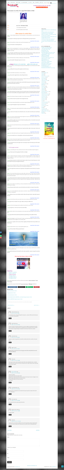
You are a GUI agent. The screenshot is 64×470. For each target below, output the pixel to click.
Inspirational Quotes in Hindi (12, 290)
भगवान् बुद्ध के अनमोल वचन (12, 275)
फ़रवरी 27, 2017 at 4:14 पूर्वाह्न (15, 360)
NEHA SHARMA (13, 371)
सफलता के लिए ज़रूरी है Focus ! (45, 59)
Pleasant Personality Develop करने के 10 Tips (47, 57)
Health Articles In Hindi (44, 80)
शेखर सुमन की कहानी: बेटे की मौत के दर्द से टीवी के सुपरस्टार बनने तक (49, 36)
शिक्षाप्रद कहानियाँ (43, 92)
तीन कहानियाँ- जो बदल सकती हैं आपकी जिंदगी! (46, 47)
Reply (10, 318)
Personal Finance (43, 103)
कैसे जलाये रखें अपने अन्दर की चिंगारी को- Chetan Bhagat (48, 67)
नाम (7, 449)
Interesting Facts (43, 96)
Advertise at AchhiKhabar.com (32, 465)
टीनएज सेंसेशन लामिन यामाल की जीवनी (45, 37)
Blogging (42, 73)
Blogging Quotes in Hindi (11, 292)
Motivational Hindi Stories (45, 91)
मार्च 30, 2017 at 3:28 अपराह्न (15, 337)
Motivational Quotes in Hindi (12, 294)
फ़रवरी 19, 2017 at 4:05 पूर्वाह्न (15, 372)
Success (42, 106)
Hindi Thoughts (43, 87)
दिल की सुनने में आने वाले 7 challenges (46, 64)
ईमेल (7, 453)
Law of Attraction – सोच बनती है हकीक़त (46, 61)
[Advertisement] (49, 18)
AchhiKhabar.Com (17, 466)
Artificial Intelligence (44, 72)
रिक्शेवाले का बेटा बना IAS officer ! (45, 60)
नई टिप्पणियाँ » (38, 430)
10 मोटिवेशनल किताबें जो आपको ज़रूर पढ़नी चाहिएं (41, 5)
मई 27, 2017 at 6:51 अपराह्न (15, 313)
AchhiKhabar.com (54, 466)
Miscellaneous (43, 98)
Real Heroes (43, 104)
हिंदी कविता (42, 112)
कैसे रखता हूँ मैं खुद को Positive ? (45, 65)
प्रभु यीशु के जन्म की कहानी (14, 147)
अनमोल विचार (42, 89)
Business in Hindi (43, 77)
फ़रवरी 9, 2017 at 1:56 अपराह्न (15, 388)
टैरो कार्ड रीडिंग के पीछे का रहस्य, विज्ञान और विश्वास (47, 33)
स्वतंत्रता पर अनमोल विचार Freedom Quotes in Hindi (14, 299)
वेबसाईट (8, 457)
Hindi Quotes (43, 86)
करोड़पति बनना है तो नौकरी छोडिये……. (45, 55)
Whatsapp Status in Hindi (45, 111)
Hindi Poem (43, 113)
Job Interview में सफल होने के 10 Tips (46, 66)
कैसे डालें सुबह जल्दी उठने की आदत (45, 56)
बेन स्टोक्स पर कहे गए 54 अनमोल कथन (45, 35)
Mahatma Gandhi (43, 97)
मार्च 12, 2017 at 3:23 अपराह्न (15, 348)
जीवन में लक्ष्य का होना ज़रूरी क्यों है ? (45, 62)
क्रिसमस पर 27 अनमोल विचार (20, 64)
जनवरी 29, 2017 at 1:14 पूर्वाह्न (15, 410)
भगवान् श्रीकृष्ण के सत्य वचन (12, 278)
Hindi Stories (43, 90)
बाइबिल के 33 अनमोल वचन (32, 64)
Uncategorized (43, 108)
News (42, 100)
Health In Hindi (43, 79)
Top (62, 466)
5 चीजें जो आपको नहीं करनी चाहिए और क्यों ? (46, 48)
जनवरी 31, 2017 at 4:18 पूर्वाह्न (15, 400)
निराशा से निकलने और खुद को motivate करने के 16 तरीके (48, 52)
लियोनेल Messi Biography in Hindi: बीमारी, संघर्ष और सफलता (48, 34)
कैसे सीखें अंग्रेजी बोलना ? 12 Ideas (45, 54)
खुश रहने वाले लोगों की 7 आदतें (44, 50)
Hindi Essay (43, 82)
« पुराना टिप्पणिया (9, 430)
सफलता (42, 107)
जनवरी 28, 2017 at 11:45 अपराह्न (16, 421)
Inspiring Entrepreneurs (44, 95)
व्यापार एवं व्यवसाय (43, 78)
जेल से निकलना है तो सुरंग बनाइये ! (45, 51)
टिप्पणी (8, 437)
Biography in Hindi (44, 83)
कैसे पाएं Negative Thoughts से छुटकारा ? (46, 63)
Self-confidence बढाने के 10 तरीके (45, 49)
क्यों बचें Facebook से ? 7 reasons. (45, 58)
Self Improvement (44, 105)
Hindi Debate (43, 81)
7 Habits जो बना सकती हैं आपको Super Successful (47, 53)
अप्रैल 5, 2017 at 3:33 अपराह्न (15, 324)
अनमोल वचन (42, 88)
